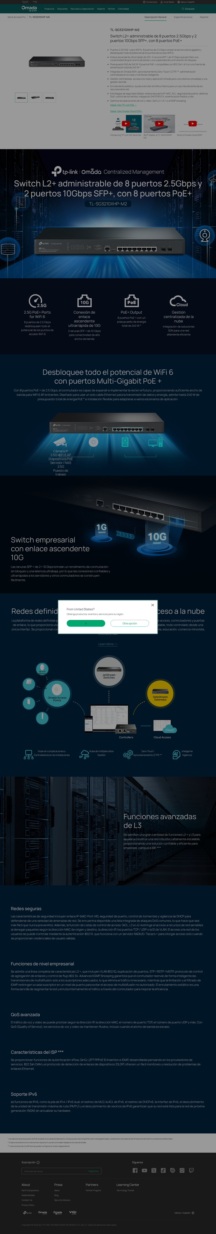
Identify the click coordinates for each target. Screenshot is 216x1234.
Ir (86, 623)
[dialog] (108, 617)
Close (152, 605)
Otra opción (130, 623)
